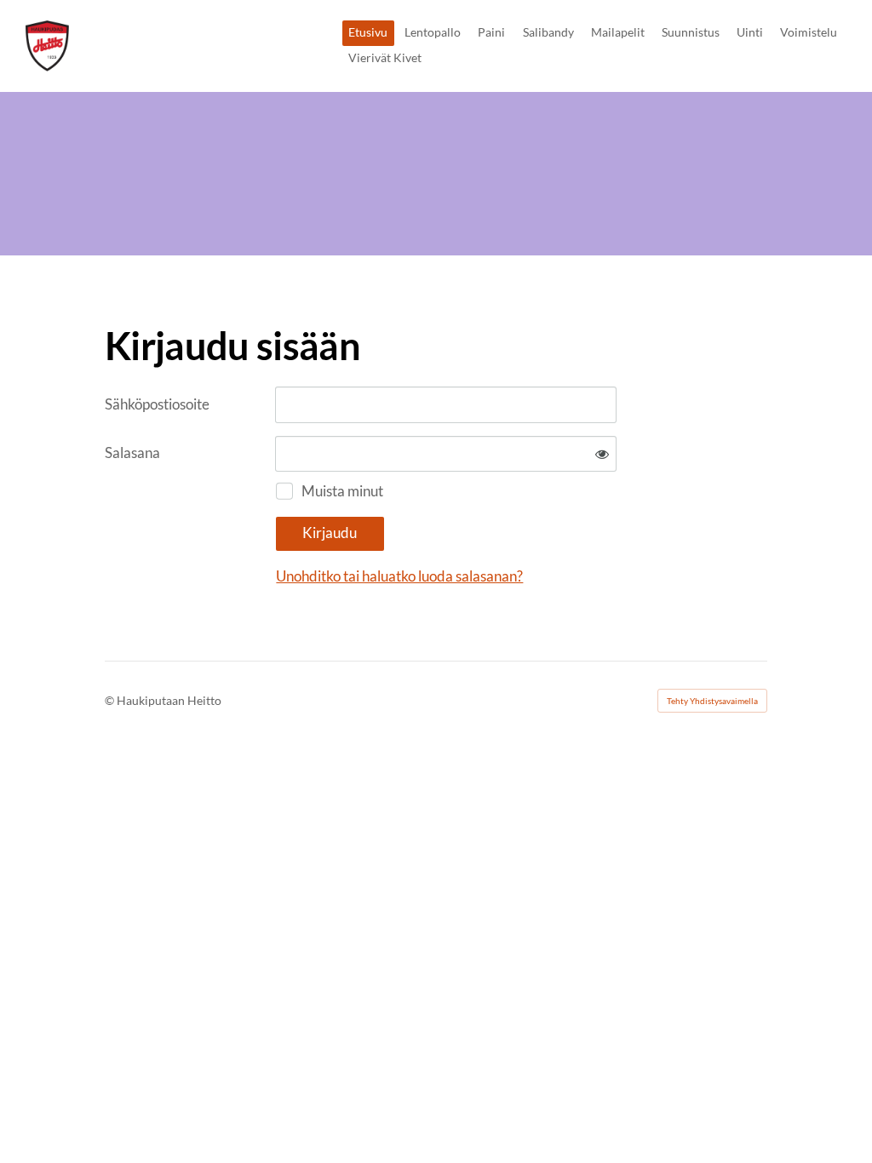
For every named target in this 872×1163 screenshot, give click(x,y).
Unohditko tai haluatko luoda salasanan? (399, 576)
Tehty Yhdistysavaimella (712, 701)
